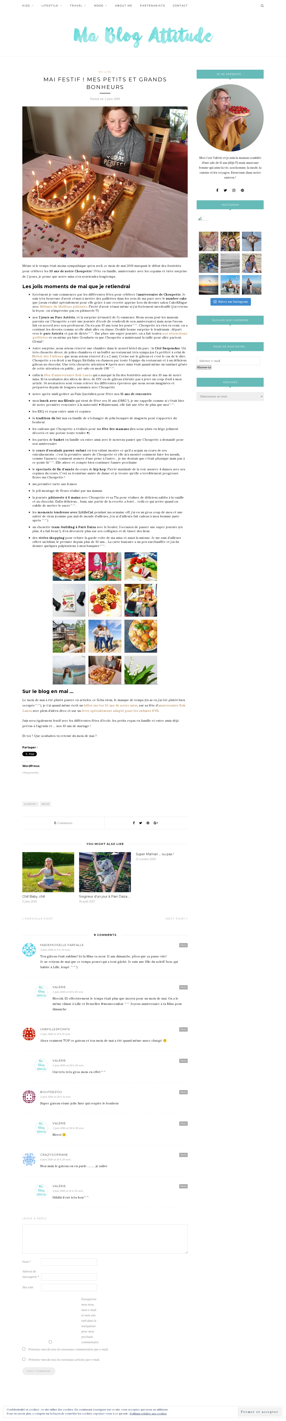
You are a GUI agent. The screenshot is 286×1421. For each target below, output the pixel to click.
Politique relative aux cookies (148, 1413)
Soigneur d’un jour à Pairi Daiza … (104, 896)
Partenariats (152, 5)
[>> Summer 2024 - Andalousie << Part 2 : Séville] (251, 285)
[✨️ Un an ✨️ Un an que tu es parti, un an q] (230, 263)
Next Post (176, 918)
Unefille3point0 (55, 1029)
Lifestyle (50, 5)
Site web (27, 1287)
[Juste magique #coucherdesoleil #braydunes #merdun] (208, 285)
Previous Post (38, 918)
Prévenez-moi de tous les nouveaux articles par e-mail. (64, 1360)
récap (45, 804)
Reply (183, 945)
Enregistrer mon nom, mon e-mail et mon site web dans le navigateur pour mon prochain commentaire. (90, 1320)
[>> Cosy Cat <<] (251, 241)
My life (105, 71)
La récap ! (30, 804)
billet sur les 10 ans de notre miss (110, 705)
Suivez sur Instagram (233, 302)
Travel (76, 5)
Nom (26, 1262)
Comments (63, 823)
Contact (180, 5)
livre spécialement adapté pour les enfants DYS (120, 711)
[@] (210, 221)
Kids (26, 5)
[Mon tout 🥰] (251, 263)
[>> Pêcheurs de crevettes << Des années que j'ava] (230, 285)
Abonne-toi (204, 367)
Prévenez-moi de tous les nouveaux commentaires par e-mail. (68, 1349)
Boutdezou (51, 1092)
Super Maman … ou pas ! (155, 854)
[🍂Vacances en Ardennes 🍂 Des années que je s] (208, 263)
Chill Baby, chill (33, 896)
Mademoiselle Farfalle (62, 945)
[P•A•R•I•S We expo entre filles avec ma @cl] (230, 241)
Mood (98, 5)
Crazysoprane (54, 1154)
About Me (123, 5)
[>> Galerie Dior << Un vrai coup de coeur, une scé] (208, 241)
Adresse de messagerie (30, 1274)
